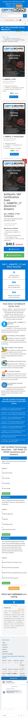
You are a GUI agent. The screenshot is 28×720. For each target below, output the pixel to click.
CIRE (9, 660)
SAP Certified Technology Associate (12, 38)
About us (4, 649)
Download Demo (14, 255)
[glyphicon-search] (25, 15)
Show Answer (6, 493)
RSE (15, 673)
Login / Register (10, 20)
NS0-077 (4, 660)
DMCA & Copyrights (7, 653)
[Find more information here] (14, 697)
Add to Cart (14, 96)
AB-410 (10, 669)
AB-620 (16, 669)
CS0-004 (4, 669)
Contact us (5, 647)
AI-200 (21, 669)
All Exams (4, 645)
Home (3, 36)
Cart (19, 20)
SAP (8, 36)
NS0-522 (16, 660)
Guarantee (5, 651)
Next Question (14, 588)
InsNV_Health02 (12, 673)
